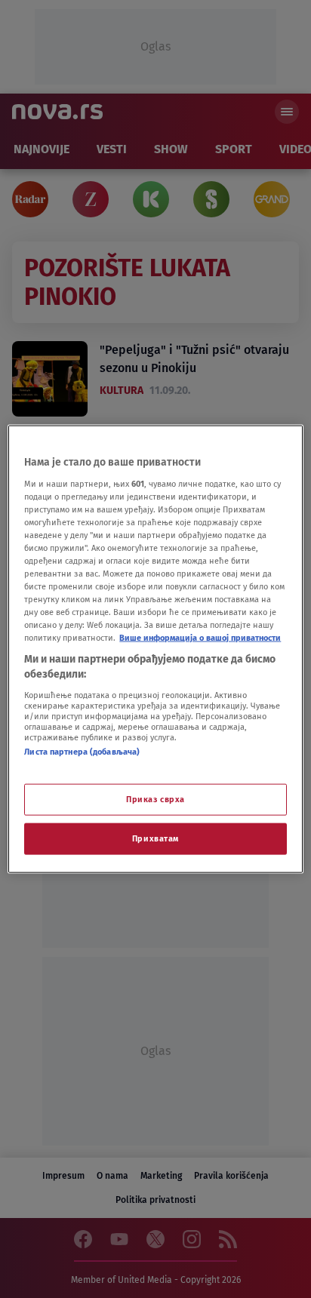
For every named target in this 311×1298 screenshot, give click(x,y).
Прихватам (155, 837)
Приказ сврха (155, 799)
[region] (155, 649)
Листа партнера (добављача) (82, 751)
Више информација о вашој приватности (200, 637)
